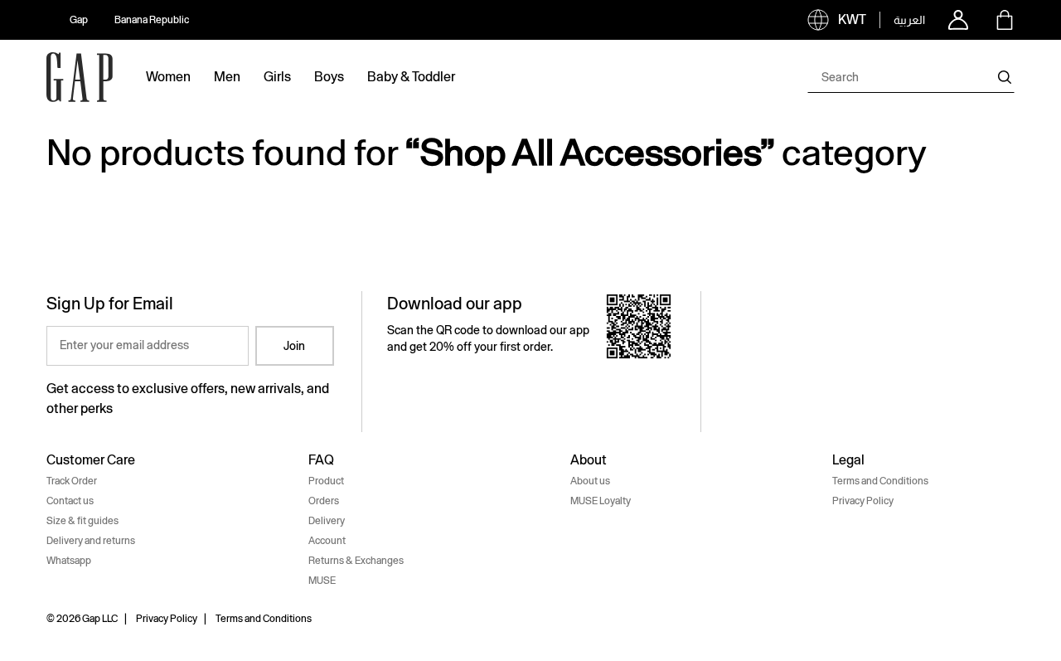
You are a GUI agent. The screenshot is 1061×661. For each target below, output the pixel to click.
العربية (909, 20)
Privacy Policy (863, 501)
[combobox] (911, 77)
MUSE (322, 580)
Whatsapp (68, 560)
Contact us (70, 501)
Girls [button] (277, 77)
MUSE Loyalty (600, 501)
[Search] (1005, 77)
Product (326, 481)
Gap (79, 20)
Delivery (326, 521)
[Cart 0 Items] (1005, 20)
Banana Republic (151, 20)
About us (590, 481)
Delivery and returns (90, 541)
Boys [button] (329, 77)
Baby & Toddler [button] (411, 77)
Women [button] (168, 77)
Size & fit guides (82, 521)
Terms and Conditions (880, 481)
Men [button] (227, 77)
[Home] (79, 77)
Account (327, 541)
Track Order (71, 481)
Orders (323, 501)
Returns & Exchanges (356, 560)
